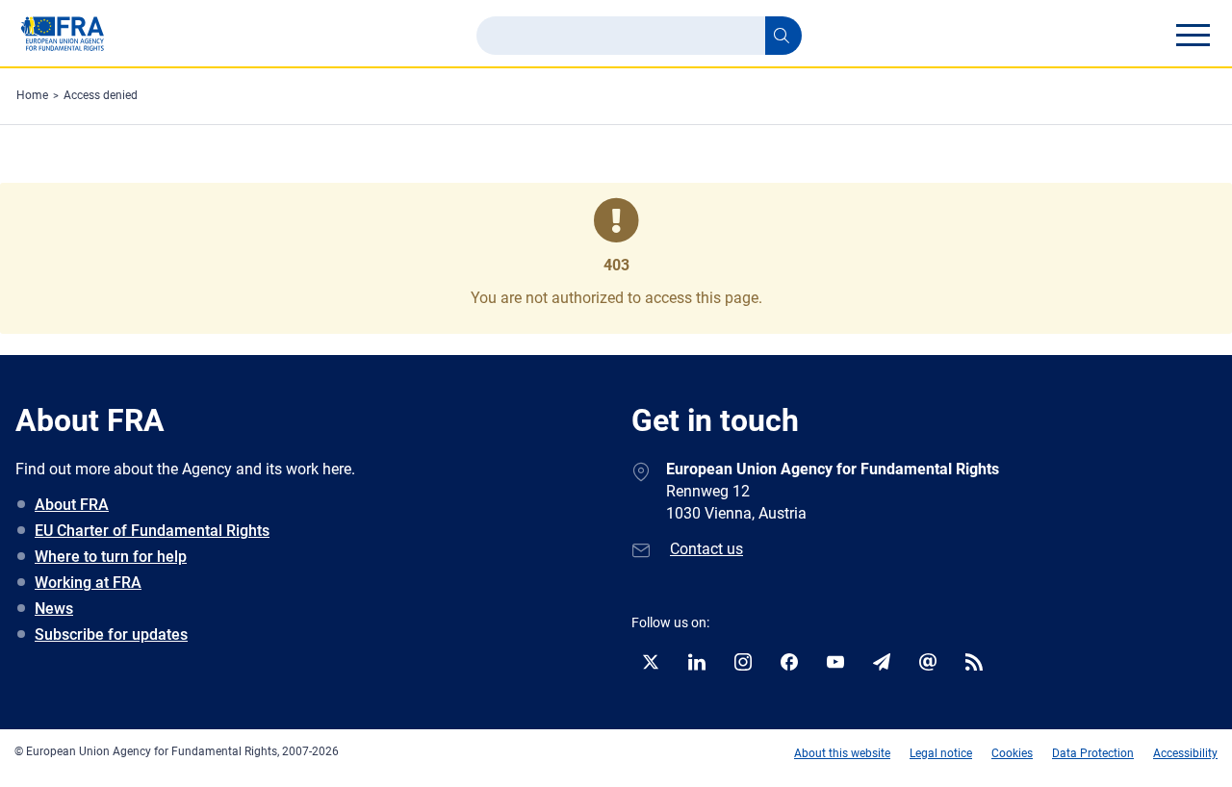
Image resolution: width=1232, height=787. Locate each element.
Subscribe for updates (111, 634)
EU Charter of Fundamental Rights (152, 530)
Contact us (706, 549)
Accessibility (1185, 753)
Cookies (1012, 753)
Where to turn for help (111, 556)
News (54, 608)
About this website (842, 753)
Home (32, 95)
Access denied (101, 95)
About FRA (72, 504)
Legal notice (941, 753)
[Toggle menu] (1192, 34)
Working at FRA (88, 582)
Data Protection (1093, 753)
